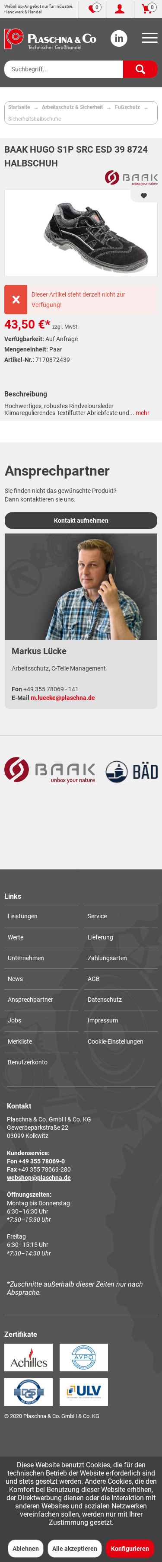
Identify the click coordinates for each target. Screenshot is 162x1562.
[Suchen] (140, 69)
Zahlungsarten (107, 958)
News (15, 978)
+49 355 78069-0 (42, 1161)
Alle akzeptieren (74, 1548)
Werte (15, 937)
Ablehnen (26, 1548)
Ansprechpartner (30, 999)
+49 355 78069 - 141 (51, 689)
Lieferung (100, 937)
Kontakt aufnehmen (81, 520)
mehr (141, 412)
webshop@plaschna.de (39, 1177)
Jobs (14, 1020)
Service (97, 916)
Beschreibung (25, 394)
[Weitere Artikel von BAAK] (131, 177)
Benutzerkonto (28, 1062)
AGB (94, 978)
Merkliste (20, 1041)
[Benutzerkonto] (120, 9)
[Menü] (148, 40)
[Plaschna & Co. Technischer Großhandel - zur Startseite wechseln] (50, 39)
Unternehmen (26, 958)
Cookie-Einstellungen (115, 1041)
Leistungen (23, 916)
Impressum (103, 1020)
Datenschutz (105, 999)
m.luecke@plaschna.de (63, 697)
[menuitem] (148, 40)
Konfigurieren (130, 1548)
